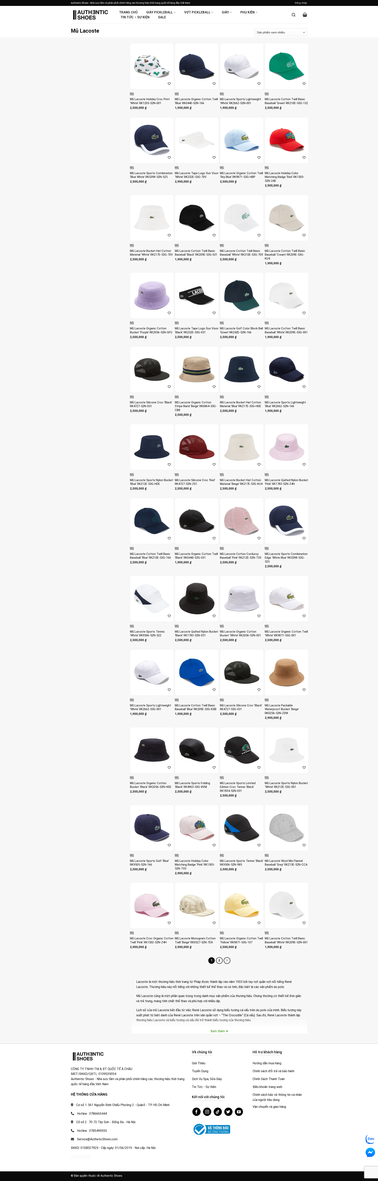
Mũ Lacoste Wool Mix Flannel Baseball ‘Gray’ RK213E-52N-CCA (286, 863)
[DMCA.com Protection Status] (81, 1157)
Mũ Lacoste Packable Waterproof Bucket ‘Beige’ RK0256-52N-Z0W (282, 709)
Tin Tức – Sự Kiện (134, 17)
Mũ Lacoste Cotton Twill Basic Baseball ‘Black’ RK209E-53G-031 (196, 253)
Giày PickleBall (159, 12)
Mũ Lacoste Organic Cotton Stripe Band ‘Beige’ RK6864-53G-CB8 (196, 406)
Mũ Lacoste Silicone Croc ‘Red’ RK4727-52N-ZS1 (195, 482)
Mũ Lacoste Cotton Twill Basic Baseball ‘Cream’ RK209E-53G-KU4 (285, 254)
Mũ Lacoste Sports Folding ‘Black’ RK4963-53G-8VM (192, 785)
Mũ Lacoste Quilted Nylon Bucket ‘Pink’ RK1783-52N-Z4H (286, 482)
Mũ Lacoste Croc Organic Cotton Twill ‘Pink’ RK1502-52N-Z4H (151, 940)
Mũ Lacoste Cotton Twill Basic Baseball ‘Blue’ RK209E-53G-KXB (195, 707)
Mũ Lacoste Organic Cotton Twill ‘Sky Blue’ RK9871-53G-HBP (241, 175)
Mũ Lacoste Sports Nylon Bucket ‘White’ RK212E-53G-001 (286, 785)
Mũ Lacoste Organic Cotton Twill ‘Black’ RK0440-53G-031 (196, 556)
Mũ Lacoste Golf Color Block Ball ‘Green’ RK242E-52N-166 (241, 330)
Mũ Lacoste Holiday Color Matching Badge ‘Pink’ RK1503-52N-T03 (195, 864)
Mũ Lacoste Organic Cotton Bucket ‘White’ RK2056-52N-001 (240, 633)
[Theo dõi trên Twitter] (228, 1112)
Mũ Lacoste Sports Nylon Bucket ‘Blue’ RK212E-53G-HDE (151, 482)
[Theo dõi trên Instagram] (207, 1112)
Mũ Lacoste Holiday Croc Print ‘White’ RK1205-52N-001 (150, 101)
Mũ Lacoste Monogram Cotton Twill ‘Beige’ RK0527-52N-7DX (195, 940)
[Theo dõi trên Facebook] (196, 1112)
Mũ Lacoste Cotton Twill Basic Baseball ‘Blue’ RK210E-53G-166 (150, 556)
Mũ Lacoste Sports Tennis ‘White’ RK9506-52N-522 (147, 633)
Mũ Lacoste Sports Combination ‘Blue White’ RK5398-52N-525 (151, 175)
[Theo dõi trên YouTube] (239, 1112)
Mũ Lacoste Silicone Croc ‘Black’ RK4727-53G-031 (241, 707)
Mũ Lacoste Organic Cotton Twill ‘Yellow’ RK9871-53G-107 (241, 940)
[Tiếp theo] (227, 960)
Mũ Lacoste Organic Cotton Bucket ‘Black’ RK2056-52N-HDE (150, 785)
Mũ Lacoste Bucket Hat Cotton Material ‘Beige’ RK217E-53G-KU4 (241, 482)
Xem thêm (217, 1031)
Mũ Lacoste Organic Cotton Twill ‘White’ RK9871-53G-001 (286, 633)
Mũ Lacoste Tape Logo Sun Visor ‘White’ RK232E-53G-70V (197, 175)
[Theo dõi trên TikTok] (218, 1112)
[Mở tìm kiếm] (293, 14)
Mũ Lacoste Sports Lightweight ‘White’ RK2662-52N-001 (240, 101)
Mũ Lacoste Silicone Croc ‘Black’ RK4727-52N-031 (151, 404)
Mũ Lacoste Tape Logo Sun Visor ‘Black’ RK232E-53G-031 (197, 330)
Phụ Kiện (247, 12)
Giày (225, 12)
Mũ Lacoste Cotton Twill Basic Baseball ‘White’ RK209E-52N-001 (286, 940)
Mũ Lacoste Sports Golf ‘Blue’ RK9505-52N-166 (149, 863)
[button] (301, 3)
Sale (162, 17)
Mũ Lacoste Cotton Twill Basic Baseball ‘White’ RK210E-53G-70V (241, 253)
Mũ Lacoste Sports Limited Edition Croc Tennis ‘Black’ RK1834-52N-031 (238, 787)
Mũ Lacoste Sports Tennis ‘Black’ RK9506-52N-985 (241, 863)
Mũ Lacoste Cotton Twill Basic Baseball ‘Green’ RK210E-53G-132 (286, 101)
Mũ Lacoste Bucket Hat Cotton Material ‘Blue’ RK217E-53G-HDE (240, 404)
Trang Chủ (128, 12)
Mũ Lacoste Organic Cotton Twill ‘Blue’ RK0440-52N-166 (196, 101)
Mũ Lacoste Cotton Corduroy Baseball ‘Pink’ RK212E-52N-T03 (240, 556)
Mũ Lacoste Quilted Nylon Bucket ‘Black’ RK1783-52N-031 (196, 633)
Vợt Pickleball (197, 12)
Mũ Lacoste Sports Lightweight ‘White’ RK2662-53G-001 (150, 707)
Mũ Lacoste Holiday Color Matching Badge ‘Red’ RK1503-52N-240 (284, 177)
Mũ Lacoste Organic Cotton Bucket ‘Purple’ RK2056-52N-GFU (151, 330)
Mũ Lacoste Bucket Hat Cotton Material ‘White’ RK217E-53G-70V (151, 253)
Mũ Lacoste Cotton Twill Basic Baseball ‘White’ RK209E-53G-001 (286, 330)
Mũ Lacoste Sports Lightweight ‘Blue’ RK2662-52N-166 (285, 404)
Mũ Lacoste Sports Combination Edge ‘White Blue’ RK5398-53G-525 (286, 557)
